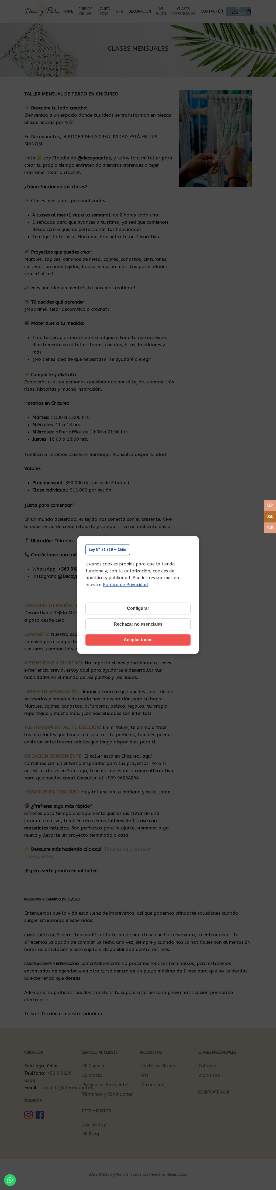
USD (269, 517)
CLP (268, 505)
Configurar (138, 608)
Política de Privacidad (125, 584)
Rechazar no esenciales (138, 624)
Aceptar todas (138, 640)
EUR (268, 528)
